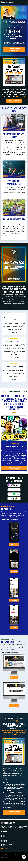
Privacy (2, 857)
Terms (5, 857)
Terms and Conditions (5, 848)
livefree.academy (5, 845)
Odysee (3, 835)
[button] (26, 2)
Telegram (4, 836)
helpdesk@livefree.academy (8, 844)
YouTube (4, 838)
